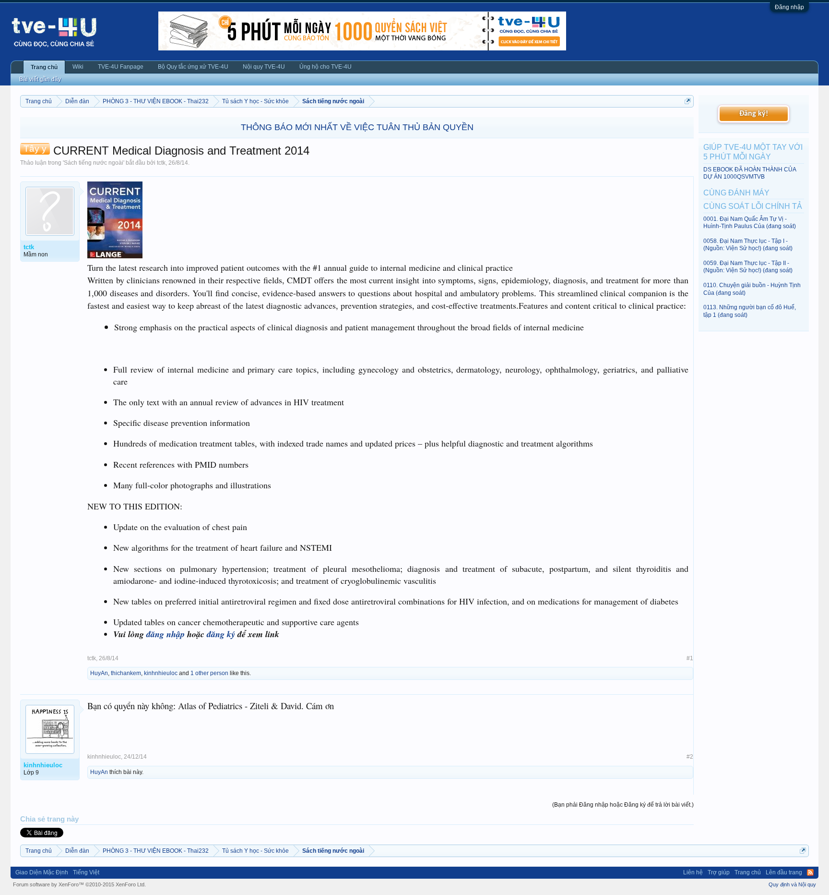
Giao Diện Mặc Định (41, 872)
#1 (690, 658)
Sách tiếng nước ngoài (93, 162)
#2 (690, 756)
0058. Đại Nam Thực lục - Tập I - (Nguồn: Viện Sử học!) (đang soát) (748, 245)
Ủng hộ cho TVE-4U (325, 66)
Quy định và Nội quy (792, 884)
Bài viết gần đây (40, 79)
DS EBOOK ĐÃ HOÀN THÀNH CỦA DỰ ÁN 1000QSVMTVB (749, 173)
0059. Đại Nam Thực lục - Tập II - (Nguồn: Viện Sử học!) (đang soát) (748, 267)
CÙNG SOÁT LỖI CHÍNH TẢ (752, 206)
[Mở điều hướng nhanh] (688, 101)
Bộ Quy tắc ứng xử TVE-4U (193, 66)
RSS (810, 872)
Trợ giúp (719, 872)
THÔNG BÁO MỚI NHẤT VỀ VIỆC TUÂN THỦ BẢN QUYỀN (357, 127)
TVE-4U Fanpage (120, 66)
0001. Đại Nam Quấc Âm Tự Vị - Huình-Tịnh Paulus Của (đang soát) (749, 223)
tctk (161, 162)
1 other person (209, 673)
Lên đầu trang (784, 872)
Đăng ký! (753, 114)
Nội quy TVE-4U (264, 66)
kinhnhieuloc (161, 673)
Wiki (77, 66)
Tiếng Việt (86, 872)
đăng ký (221, 634)
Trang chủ (44, 67)
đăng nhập (165, 634)
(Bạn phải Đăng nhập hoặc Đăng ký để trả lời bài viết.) (623, 804)
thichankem (126, 673)
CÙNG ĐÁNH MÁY (736, 193)
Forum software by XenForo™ (79, 884)
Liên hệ (693, 872)
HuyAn (99, 673)
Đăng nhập (789, 7)
